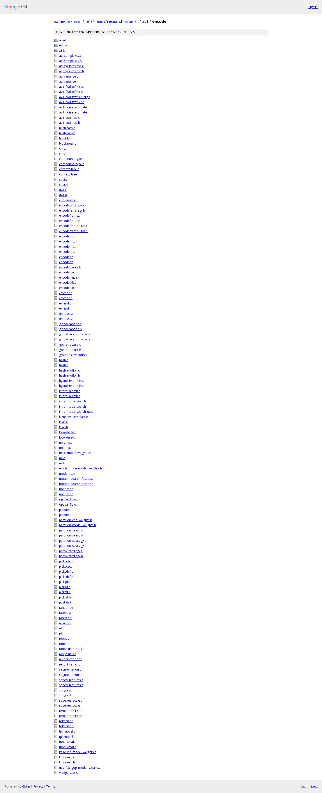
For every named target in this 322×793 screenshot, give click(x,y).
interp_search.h (69, 396)
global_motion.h (70, 329)
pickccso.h (66, 566)
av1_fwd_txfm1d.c (71, 87)
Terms (50, 786)
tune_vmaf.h (67, 747)
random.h (66, 607)
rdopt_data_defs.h (71, 649)
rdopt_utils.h (67, 654)
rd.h (61, 633)
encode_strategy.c (72, 205)
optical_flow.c (68, 499)
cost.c (63, 179)
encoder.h (66, 262)
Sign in (313, 7)
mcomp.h (66, 448)
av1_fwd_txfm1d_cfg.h (74, 97)
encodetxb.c (67, 282)
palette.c (65, 510)
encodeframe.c (69, 215)
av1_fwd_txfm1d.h (72, 92)
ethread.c (65, 293)
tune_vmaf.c (67, 742)
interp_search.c (69, 391)
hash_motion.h (69, 375)
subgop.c (65, 690)
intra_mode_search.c (73, 401)
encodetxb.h (67, 288)
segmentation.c (70, 669)
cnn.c (62, 148)
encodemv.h (67, 252)
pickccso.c (66, 561)
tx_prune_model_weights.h (77, 752)
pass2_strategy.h (71, 556)
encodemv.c (67, 246)
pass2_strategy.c (71, 551)
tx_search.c (67, 757)
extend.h (65, 308)
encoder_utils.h (69, 277)
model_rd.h (67, 473)
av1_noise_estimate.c (74, 107)
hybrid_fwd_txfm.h (72, 386)
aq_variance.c (68, 76)
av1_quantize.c (69, 117)
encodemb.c (67, 236)
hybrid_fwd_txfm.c (71, 381)
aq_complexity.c (70, 55)
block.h (64, 138)
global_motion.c (70, 324)
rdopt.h (64, 644)
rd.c (61, 628)
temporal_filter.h (70, 716)
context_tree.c (69, 169)
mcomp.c (65, 442)
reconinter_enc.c (70, 659)
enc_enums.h (68, 200)
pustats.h (65, 602)
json (314, 786)
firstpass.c (66, 314)
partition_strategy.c (72, 540)
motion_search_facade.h (76, 484)
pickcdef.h (66, 577)
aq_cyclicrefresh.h (71, 71)
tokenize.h (66, 726)
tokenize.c (66, 721)
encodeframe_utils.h (73, 231)
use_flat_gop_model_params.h (80, 767)
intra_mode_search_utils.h (77, 411)
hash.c (63, 360)
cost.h (63, 184)
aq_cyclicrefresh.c (71, 66)
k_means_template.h (73, 417)
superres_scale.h (70, 705)
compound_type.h (71, 164)
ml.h (62, 463)
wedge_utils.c (68, 772)
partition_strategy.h (72, 545)
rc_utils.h (65, 623)
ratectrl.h (65, 618)
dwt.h (63, 195)
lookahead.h (67, 437)
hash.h (63, 365)
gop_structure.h (70, 350)
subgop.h (65, 695)
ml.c (62, 458)
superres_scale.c (70, 700)
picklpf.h (65, 587)
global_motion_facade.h (76, 339)
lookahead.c (67, 432)
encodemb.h (68, 241)
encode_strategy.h (72, 210)
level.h (63, 427)
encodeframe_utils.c (73, 226)
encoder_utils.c (69, 272)
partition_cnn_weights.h (75, 520)
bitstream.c (67, 128)
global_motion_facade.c (75, 334)
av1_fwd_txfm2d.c (71, 102)
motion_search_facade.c (76, 478)
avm (77, 21)
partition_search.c (71, 530)
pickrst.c (65, 592)
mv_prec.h (66, 494)
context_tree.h (69, 174)
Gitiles (26, 786)
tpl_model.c (67, 731)
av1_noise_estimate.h (74, 112)
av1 (145, 21)
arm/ (62, 40)
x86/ (62, 50)
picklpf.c (64, 582)
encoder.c (66, 257)
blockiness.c (67, 143)
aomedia (62, 21)
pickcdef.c (66, 571)
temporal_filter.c (70, 711)
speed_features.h (71, 685)
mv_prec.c (66, 489)
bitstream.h (67, 133)
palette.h (65, 515)
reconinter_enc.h (70, 664)
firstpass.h (66, 319)
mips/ (63, 45)
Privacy (38, 786)
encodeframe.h (70, 221)
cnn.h (63, 154)
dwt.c (63, 190)
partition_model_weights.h (77, 525)
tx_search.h (67, 762)
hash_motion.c (69, 370)
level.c (63, 422)
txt (303, 786)
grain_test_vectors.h (73, 355)
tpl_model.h (67, 737)
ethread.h (66, 298)
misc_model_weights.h (75, 453)
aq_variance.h (68, 81)
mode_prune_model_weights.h (80, 468)
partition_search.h (71, 535)
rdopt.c (64, 638)
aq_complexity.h (70, 61)
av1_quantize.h (69, 122)
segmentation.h (70, 675)
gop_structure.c (70, 344)
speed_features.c (71, 680)
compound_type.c (71, 159)
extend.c (65, 303)
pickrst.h (65, 597)
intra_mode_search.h (73, 406)
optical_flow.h (68, 504)
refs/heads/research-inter (109, 21)
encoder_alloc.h (70, 267)
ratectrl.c (65, 613)
